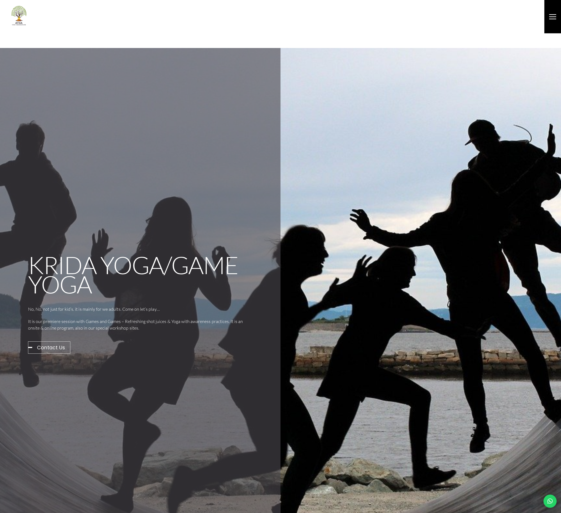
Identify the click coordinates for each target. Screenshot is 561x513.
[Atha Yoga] (19, 22)
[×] (550, 501)
